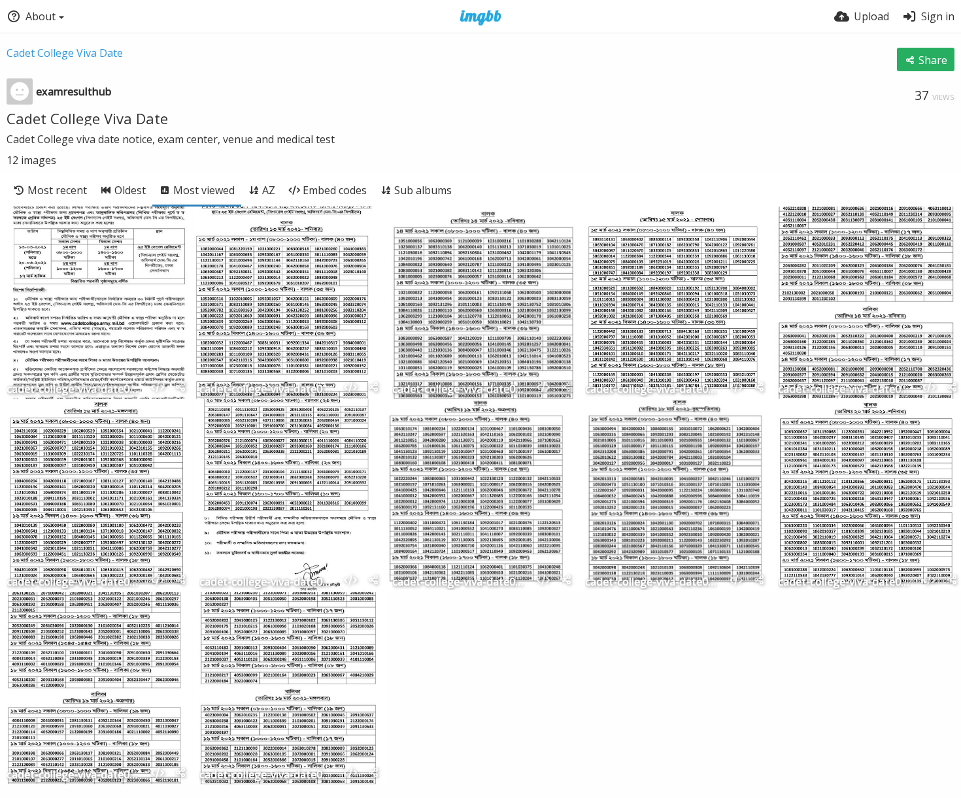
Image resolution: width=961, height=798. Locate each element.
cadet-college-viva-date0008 (844, 582)
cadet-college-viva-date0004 (651, 390)
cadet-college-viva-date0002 (266, 390)
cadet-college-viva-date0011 (73, 775)
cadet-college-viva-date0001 (73, 390)
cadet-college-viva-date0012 (266, 582)
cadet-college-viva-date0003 (459, 390)
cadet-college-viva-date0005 (73, 582)
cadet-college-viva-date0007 (459, 582)
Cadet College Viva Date (65, 53)
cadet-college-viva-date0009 (844, 390)
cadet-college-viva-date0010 (266, 775)
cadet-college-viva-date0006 (651, 582)
